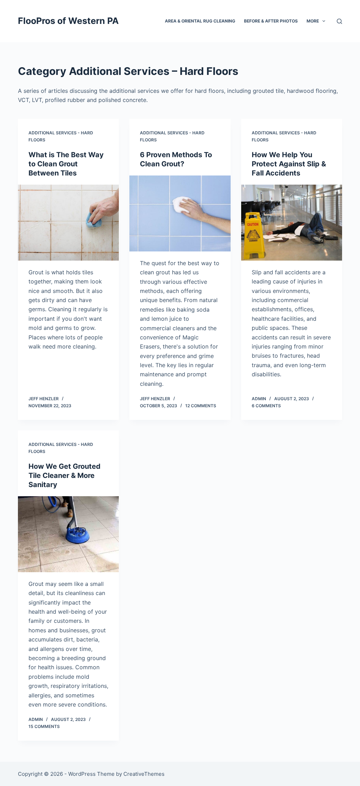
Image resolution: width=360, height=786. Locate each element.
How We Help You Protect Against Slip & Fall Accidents (289, 164)
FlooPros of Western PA (68, 20)
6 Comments (266, 405)
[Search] (339, 21)
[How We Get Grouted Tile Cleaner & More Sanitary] (68, 534)
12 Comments (200, 405)
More (313, 21)
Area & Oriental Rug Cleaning (200, 21)
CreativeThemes (144, 774)
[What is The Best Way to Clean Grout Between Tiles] (68, 222)
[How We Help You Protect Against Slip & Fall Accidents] (291, 222)
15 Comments (44, 726)
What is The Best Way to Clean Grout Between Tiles (66, 164)
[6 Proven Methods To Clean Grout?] (179, 213)
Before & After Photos (271, 21)
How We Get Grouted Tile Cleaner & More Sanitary (64, 475)
